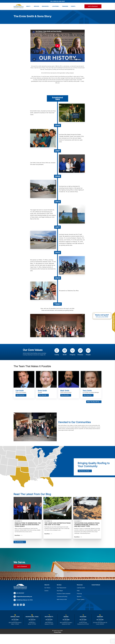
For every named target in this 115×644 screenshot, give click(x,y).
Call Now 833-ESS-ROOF (57, 1)
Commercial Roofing (62, 596)
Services (36, 6)
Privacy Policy (57, 632)
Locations (55, 6)
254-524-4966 (15, 619)
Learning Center (81, 587)
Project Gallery (80, 599)
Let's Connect (93, 6)
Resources (80, 584)
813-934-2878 (49, 619)
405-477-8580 (83, 619)
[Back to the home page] (20, 586)
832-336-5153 (32, 619)
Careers (46, 590)
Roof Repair (60, 590)
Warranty (79, 596)
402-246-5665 (99, 619)
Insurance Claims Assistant (63, 593)
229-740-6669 (66, 619)
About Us (46, 584)
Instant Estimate (96, 584)
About (28, 6)
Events (73, 6)
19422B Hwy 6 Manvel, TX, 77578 (24, 600)
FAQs (78, 590)
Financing (65, 6)
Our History (47, 587)
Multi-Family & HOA (62, 599)
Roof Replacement (61, 587)
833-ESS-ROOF (20, 593)
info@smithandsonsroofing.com (24, 596)
